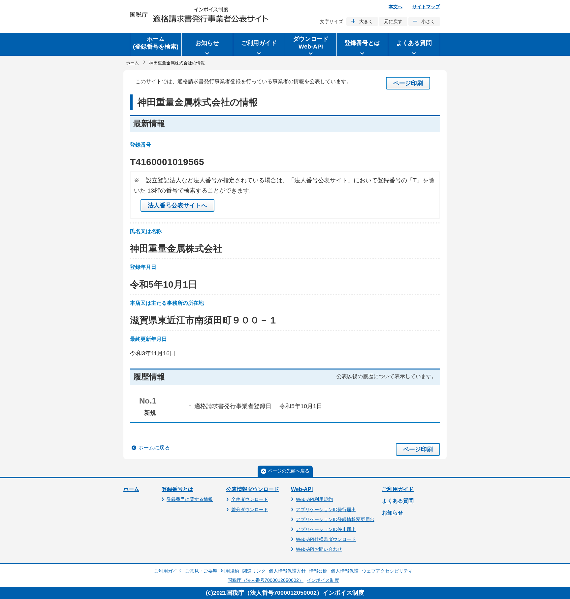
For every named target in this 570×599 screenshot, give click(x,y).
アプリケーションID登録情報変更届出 (335, 519)
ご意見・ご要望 (201, 571)
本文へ (395, 6)
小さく (428, 21)
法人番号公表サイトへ (177, 205)
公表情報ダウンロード (252, 489)
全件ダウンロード (249, 499)
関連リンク (254, 571)
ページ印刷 (408, 83)
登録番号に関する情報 (190, 499)
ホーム (132, 62)
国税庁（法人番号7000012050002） (265, 580)
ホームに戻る (154, 447)
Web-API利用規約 (314, 499)
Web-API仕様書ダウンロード (326, 539)
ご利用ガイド (398, 489)
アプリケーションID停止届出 (326, 529)
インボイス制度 (323, 580)
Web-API (302, 489)
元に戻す (393, 21)
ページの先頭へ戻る (288, 471)
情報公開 (318, 571)
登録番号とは (177, 489)
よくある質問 (398, 501)
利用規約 (230, 571)
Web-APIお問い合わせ (319, 549)
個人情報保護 (345, 571)
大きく (366, 21)
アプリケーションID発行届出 (326, 509)
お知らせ (392, 512)
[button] (207, 44)
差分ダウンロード (249, 509)
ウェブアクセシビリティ (387, 571)
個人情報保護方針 (287, 571)
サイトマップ (426, 6)
